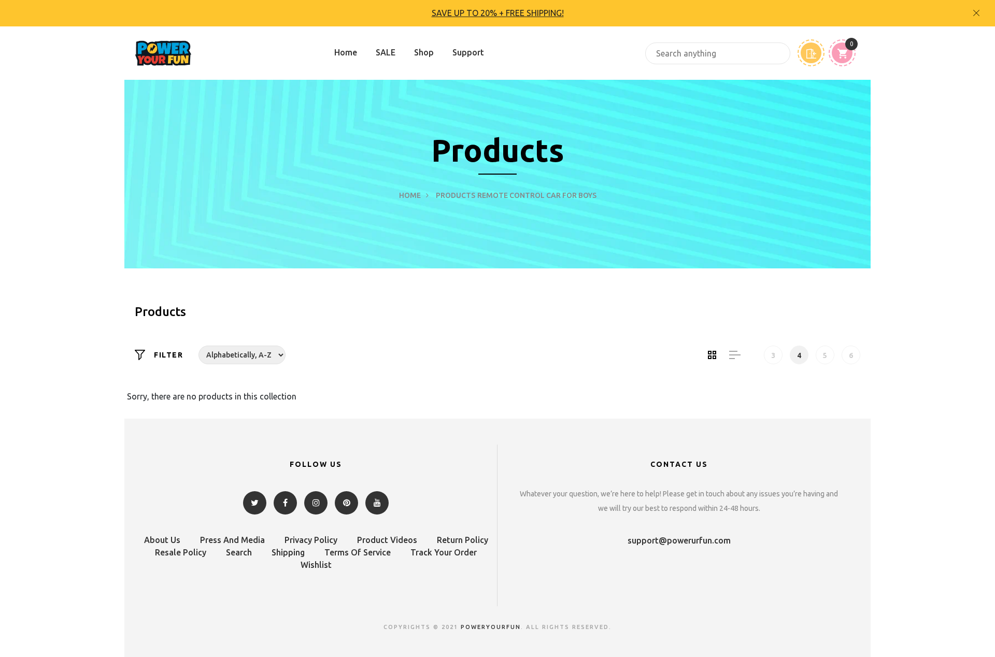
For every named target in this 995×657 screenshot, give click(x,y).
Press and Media (232, 540)
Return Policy (462, 540)
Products (455, 195)
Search (239, 552)
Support (468, 52)
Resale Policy (180, 552)
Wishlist (316, 564)
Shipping (288, 552)
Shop (424, 52)
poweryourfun (491, 627)
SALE (385, 52)
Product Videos (387, 540)
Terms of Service (357, 552)
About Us (162, 540)
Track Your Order (443, 552)
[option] (497, 13)
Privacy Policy (311, 540)
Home (345, 52)
